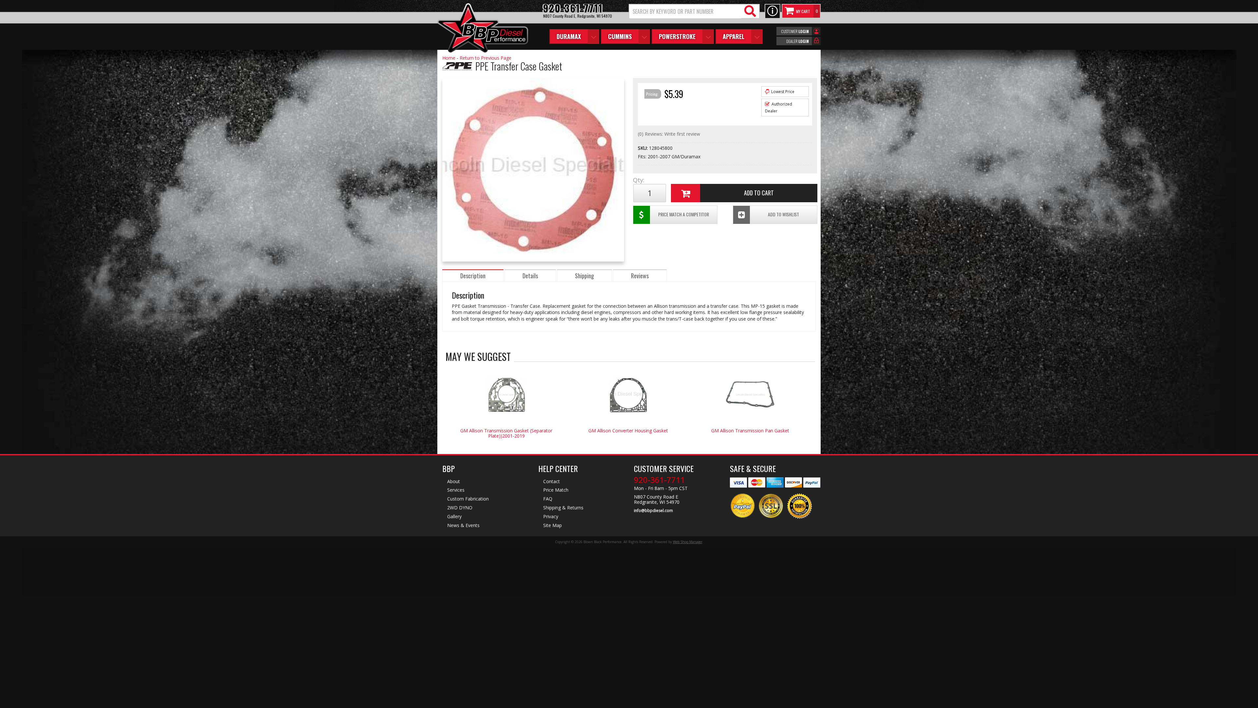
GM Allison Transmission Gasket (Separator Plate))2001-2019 (506, 433)
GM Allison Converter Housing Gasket (628, 430)
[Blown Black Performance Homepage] (482, 28)
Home (448, 58)
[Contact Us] (772, 11)
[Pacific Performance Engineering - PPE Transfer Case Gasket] (457, 73)
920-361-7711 (659, 479)
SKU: (643, 148)
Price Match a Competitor (683, 214)
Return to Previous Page (485, 58)
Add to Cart (759, 192)
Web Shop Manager (687, 542)
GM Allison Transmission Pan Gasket (750, 430)
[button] (694, 11)
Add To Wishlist (783, 214)
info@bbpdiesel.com (653, 510)
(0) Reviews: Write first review (669, 134)
